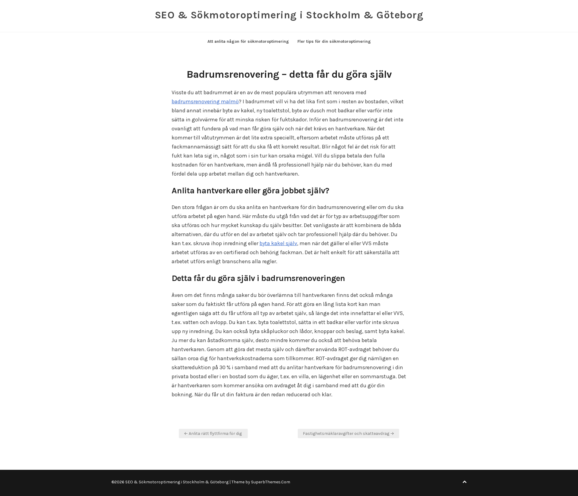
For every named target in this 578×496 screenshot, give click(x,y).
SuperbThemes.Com (270, 482)
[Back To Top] (464, 482)
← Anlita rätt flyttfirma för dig (213, 433)
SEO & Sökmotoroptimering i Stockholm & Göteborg (289, 15)
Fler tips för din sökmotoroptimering (334, 41)
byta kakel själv (278, 243)
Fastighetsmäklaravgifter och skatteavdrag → (348, 433)
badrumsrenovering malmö (205, 101)
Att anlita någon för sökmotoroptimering (248, 41)
